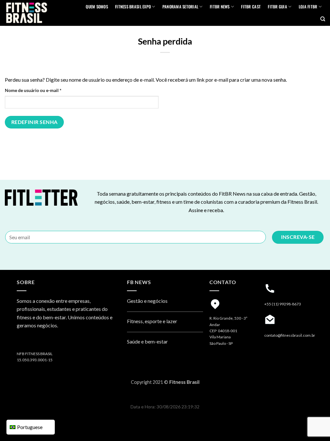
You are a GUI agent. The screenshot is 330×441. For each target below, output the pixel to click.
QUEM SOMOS (97, 7)
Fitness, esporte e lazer (152, 321)
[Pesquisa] (322, 19)
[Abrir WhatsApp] (314, 425)
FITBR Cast (251, 7)
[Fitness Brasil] (37, 13)
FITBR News (220, 7)
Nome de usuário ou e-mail (45, 90)
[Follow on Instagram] (23, 342)
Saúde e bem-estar (147, 341)
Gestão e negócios (147, 301)
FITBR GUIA (277, 7)
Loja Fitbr (308, 7)
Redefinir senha (34, 122)
